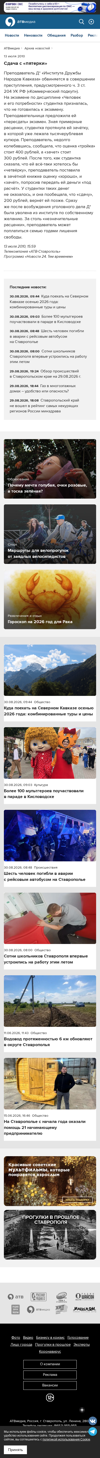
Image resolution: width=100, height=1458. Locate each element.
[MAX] (50, 1409)
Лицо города (21, 1344)
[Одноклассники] (39, 1409)
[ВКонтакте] (18, 1409)
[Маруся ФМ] (84, 1309)
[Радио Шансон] (84, 1296)
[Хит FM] (61, 1309)
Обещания (56, 35)
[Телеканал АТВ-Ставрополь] (15, 1296)
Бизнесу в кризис (50, 1337)
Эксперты (82, 1344)
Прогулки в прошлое (53, 1344)
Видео (28, 1337)
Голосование (78, 1337)
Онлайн (91, 21)
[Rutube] (71, 1409)
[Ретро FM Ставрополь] (61, 1296)
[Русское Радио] (38, 1296)
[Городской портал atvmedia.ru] (38, 1309)
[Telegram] (28, 1409)
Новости (12, 35)
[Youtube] (61, 1409)
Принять (15, 1449)
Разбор (77, 35)
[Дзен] (82, 1409)
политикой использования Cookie (66, 1439)
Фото (15, 1337)
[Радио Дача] (15, 1309)
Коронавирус (50, 1351)
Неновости (33, 35)
